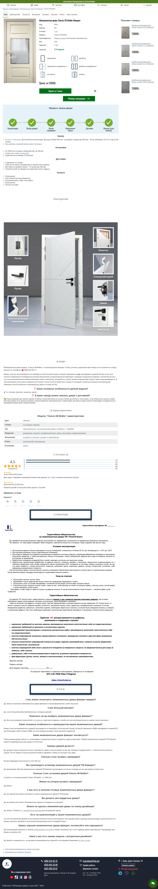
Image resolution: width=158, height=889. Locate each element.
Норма (23, 506)
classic (25, 446)
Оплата (62, 14)
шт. (56, 31)
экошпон (36, 433)
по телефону (37, 720)
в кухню (43, 437)
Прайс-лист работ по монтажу (17, 153)
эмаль (59, 433)
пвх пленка (66, 433)
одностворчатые (29, 429)
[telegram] (121, 873)
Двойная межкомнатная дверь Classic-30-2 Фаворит (143, 26)
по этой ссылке (84, 840)
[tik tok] (16, 878)
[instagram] (26, 878)
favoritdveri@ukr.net (91, 861)
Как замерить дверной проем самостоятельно (23, 144)
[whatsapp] (134, 873)
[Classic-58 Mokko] (20, 51)
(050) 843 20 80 (51, 864)
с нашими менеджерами (32, 810)
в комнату (27, 437)
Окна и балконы (72, 14)
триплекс (36, 425)
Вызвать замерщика (13, 140)
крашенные (27, 433)
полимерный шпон (48, 433)
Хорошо (31, 506)
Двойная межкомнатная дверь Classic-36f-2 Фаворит (143, 81)
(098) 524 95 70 (50, 861)
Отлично (39, 506)
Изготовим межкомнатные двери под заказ (22, 849)
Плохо (15, 506)
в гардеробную (53, 437)
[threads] (30, 878)
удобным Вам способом (43, 830)
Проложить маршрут (128, 865)
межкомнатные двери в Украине (18, 852)
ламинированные (79, 433)
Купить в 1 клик (55, 91)
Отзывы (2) (26, 14)
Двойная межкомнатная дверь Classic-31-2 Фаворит (143, 63)
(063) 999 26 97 (50, 868)
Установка (45, 14)
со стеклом (27, 425)
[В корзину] (95, 91)
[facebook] (21, 878)
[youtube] (12, 878)
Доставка (54, 14)
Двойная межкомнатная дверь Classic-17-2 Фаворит (143, 44)
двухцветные (40, 441)
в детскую (35, 437)
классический (28, 441)
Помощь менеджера (77, 98)
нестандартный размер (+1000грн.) (51, 429)
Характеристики (15, 14)
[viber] (128, 873)
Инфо (5, 14)
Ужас (7, 506)
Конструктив (36, 14)
